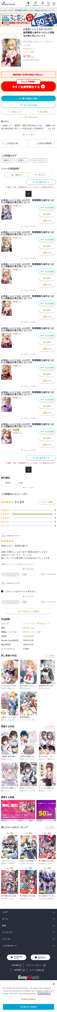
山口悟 (22, 863)
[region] (28, 996)
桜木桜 (8, 483)
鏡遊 (21, 791)
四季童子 (12, 863)
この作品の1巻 (11, 143)
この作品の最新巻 (44, 143)
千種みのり (11, 688)
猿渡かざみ (24, 759)
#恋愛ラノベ (22, 160)
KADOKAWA (28, 636)
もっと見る (30, 135)
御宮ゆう (42, 791)
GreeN (47, 688)
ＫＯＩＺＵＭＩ (26, 720)
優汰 (2, 791)
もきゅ (48, 863)
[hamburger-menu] (54, 4)
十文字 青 (42, 899)
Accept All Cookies (28, 1007)
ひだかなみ (30, 863)
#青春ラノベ (8, 160)
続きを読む (30, 569)
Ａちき (31, 759)
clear (21, 483)
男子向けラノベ (43, 623)
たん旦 (9, 759)
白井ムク (42, 759)
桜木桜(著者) (28, 42)
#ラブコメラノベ (39, 160)
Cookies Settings (28, 999)
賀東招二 (4, 863)
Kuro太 (28, 688)
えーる (48, 791)
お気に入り (16, 112)
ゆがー (26, 791)
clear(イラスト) (39, 42)
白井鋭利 (50, 899)
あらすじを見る (30, 226)
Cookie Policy (44, 993)
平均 (16, 502)
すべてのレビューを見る (28, 611)
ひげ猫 (32, 791)
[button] (36, 970)
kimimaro (42, 863)
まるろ (7, 791)
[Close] (54, 984)
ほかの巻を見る (30, 117)
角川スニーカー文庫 (32, 632)
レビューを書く (29, 51)
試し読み (44, 112)
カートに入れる (30, 105)
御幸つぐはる (6, 720)
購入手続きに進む (30, 98)
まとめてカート (42, 182)
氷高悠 (3, 759)
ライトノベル (11, 36)
